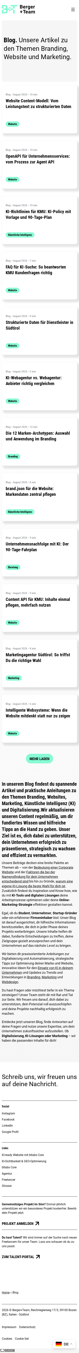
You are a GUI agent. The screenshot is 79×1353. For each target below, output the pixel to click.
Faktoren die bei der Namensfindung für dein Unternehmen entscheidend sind (30, 876)
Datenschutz (27, 1327)
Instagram (8, 1113)
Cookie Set (22, 1338)
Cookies (7, 1338)
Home (6, 1292)
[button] (73, 9)
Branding (13, 456)
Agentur (7, 1173)
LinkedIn (7, 1125)
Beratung (13, 567)
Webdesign (10, 982)
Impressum (9, 1327)
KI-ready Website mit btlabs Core (23, 1155)
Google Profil (10, 1132)
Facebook (8, 1119)
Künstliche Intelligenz (20, 235)
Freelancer (8, 1179)
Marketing (13, 678)
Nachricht (42, 1084)
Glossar (7, 1186)
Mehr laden (39, 759)
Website (12, 124)
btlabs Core (9, 1167)
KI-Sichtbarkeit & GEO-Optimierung (24, 1161)
